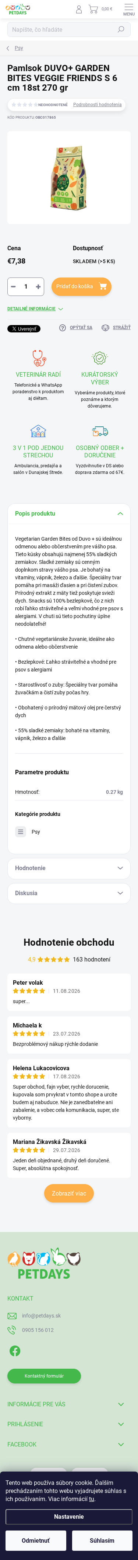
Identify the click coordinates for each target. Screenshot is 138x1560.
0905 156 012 (38, 1330)
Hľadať (121, 29)
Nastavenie (69, 1516)
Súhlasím (102, 1540)
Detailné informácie (31, 308)
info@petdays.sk (41, 1316)
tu (91, 1499)
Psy (36, 832)
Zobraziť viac (69, 1193)
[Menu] (129, 9)
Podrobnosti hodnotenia (97, 104)
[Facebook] (13, 1349)
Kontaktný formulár (44, 1376)
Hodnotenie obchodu (69, 942)
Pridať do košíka (74, 286)
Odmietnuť (36, 1540)
